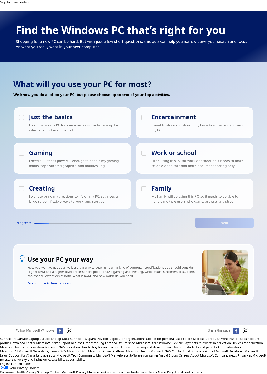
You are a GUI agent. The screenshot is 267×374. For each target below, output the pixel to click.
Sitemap (43, 372)
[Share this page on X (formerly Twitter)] (245, 330)
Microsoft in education (215, 343)
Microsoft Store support (53, 343)
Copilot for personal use (163, 339)
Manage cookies (99, 372)
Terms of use (120, 372)
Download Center (22, 343)
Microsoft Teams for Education (22, 347)
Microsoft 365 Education (62, 347)
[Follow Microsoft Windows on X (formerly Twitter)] (69, 330)
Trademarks (139, 372)
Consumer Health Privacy (18, 372)
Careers (184, 355)
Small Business (193, 351)
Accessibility (56, 359)
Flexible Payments (185, 343)
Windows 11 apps (234, 339)
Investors (6, 359)
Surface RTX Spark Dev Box (89, 339)
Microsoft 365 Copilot (166, 351)
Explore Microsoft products (200, 339)
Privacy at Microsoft (252, 355)
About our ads (191, 372)
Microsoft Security (32, 351)
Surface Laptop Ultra (54, 339)
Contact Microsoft (62, 372)
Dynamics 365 (55, 351)
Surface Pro (8, 339)
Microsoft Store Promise (153, 343)
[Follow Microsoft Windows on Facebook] (60, 330)
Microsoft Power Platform (106, 351)
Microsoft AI (9, 351)
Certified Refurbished (120, 343)
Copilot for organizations (127, 339)
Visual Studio (168, 355)
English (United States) (16, 364)
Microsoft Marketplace (112, 355)
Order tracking (93, 343)
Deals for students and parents (195, 347)
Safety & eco (157, 372)
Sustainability (75, 359)
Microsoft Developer (229, 351)
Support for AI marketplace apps (32, 355)
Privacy (81, 372)
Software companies (144, 355)
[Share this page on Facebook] (236, 330)
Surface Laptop (28, 339)
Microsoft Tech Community (76, 355)
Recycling (173, 372)
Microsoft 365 (77, 351)
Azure (209, 351)
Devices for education (247, 343)
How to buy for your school (100, 347)
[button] (50, 283)
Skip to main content (15, 2)
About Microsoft (202, 355)
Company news (226, 355)
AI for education (229, 347)
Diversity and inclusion (30, 359)
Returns (76, 343)
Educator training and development (146, 347)
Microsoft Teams (138, 351)
